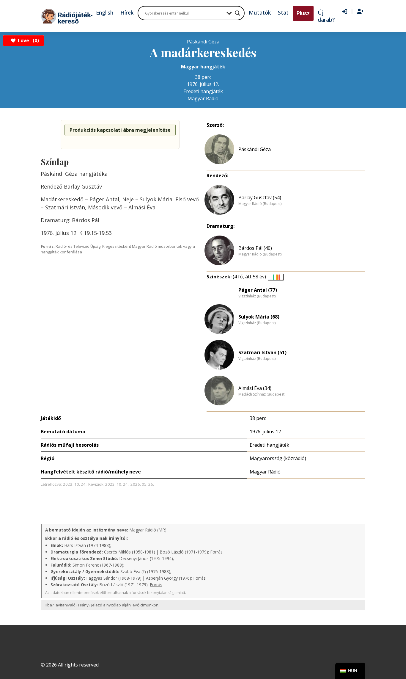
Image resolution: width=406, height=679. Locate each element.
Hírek (126, 12)
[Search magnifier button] (237, 13)
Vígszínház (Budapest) (257, 296)
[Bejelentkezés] (344, 11)
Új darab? (326, 16)
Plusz (303, 13)
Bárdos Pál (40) (255, 248)
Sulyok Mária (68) (258, 316)
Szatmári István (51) (262, 352)
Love (27, 40)
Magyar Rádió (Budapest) (259, 204)
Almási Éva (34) (254, 388)
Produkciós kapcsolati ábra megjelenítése (120, 130)
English (104, 12)
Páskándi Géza (254, 149)
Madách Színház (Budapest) (261, 394)
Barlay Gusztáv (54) (259, 197)
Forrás (216, 552)
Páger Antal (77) (257, 290)
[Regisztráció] (360, 11)
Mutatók (260, 12)
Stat (283, 12)
